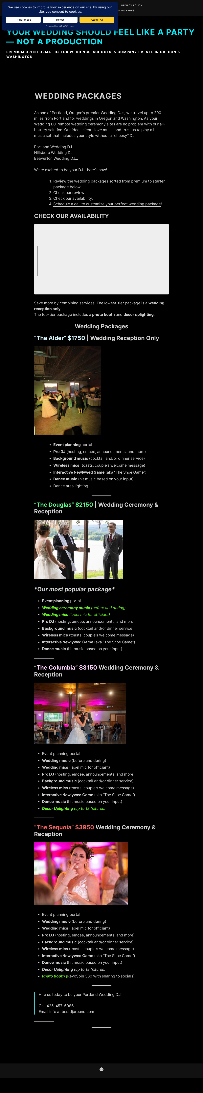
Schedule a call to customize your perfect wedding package (107, 204)
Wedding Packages (121, 11)
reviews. (79, 192)
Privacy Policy (131, 5)
